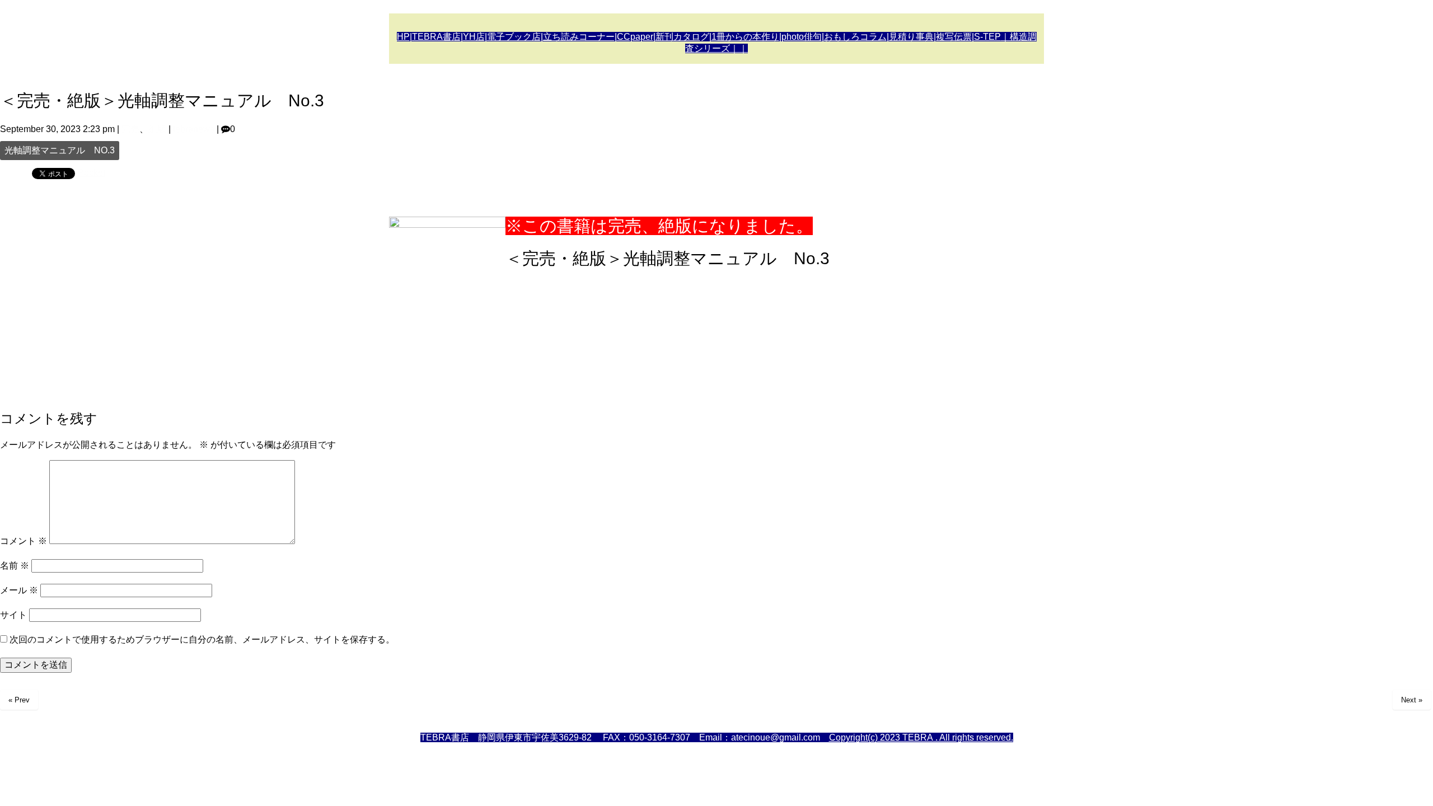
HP (403, 36)
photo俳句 (801, 36)
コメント (23, 541)
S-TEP (987, 36)
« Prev (19, 700)
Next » (1411, 700)
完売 (130, 129)
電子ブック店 (514, 36)
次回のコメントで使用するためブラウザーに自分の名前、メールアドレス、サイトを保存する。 (202, 639)
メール (19, 590)
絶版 (157, 129)
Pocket (91, 172)
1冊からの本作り (745, 36)
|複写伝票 (953, 36)
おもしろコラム (855, 36)
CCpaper (635, 36)
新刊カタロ (677, 36)
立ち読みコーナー (579, 36)
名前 (14, 565)
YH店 (474, 36)
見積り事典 (911, 36)
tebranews (193, 129)
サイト (13, 615)
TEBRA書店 (436, 36)
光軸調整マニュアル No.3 (59, 150)
